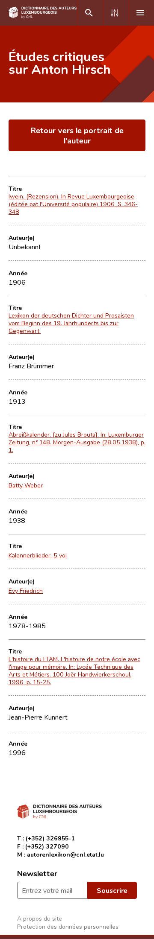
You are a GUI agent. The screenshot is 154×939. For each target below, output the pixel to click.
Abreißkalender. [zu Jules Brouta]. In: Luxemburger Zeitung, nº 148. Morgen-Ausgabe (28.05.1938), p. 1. (77, 442)
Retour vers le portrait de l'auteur (77, 135)
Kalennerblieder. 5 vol (38, 555)
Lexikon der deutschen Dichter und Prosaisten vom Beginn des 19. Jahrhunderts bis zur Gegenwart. (71, 323)
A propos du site (39, 918)
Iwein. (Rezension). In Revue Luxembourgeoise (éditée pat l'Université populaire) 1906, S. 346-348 (73, 204)
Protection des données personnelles (67, 926)
